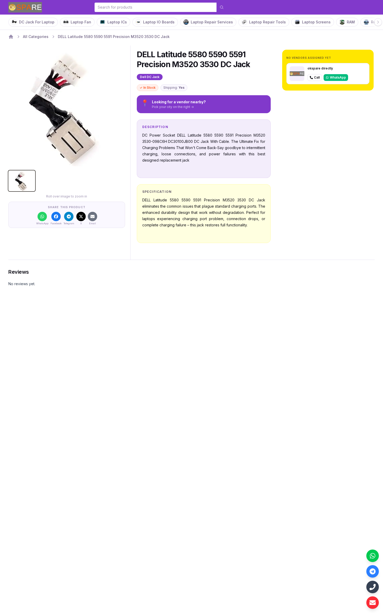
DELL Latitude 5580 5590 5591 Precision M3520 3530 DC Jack (114, 36)
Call (317, 77)
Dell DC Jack (149, 77)
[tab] (21, 180)
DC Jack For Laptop (36, 22)
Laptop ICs (117, 22)
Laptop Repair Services (212, 22)
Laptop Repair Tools (267, 22)
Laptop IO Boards (159, 22)
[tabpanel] (66, 108)
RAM (351, 22)
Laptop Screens (316, 22)
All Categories (35, 36)
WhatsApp (338, 77)
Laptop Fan (81, 22)
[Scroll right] (378, 22)
